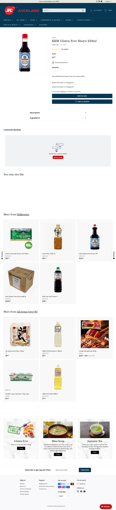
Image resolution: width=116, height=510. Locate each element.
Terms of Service (25, 489)
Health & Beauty (11, 25)
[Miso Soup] (58, 430)
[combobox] (64, 10)
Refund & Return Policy (46, 486)
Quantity (55, 67)
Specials (8, 20)
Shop (21, 448)
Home (54, 37)
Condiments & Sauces (51, 20)
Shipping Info (43, 484)
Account (43, 25)
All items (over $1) (27, 311)
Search (22, 484)
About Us (23, 486)
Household (29, 25)
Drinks (69, 20)
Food (33, 20)
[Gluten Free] (21, 430)
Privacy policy (24, 494)
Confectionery (84, 20)
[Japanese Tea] (95, 430)
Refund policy (24, 491)
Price (54, 54)
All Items (21, 20)
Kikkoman (55, 44)
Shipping (63, 91)
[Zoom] (25, 53)
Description (35, 113)
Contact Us (42, 489)
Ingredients (35, 118)
